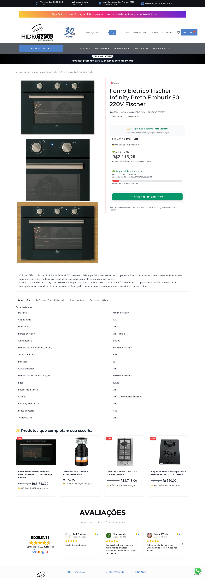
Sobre (154, 32)
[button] (26, 78)
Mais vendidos (168, 207)
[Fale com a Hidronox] (197, 570)
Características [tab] (99, 251)
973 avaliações (47, 498)
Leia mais (69, 443)
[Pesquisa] (112, 32)
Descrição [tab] (23, 251)
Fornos (34, 72)
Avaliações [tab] (77, 251)
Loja (126, 32)
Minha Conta (140, 32)
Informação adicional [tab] (50, 251)
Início (18, 72)
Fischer (113, 210)
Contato (167, 32)
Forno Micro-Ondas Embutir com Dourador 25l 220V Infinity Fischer (35, 426)
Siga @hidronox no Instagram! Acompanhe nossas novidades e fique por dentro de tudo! (104, 14)
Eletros (25, 72)
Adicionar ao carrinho (147, 196)
